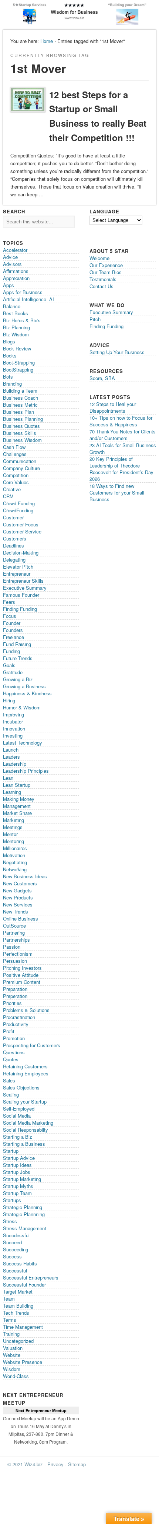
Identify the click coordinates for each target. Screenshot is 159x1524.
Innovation (14, 728)
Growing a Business (24, 686)
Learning (12, 791)
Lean (8, 777)
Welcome (99, 258)
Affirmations (15, 270)
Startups (12, 1200)
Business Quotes (21, 425)
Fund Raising (17, 644)
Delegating (14, 559)
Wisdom (11, 1368)
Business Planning (23, 418)
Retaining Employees (25, 1073)
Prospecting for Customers (31, 1045)
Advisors (12, 263)
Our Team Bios (105, 272)
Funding (11, 651)
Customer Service (22, 531)
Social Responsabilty (25, 1129)
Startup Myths (18, 1185)
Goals (9, 665)
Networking (15, 869)
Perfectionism (18, 953)
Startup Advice (19, 1157)
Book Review (17, 348)
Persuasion (15, 960)
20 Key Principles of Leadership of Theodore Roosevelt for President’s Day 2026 (121, 468)
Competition (15, 475)
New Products (18, 897)
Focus (9, 615)
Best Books (15, 313)
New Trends (15, 911)
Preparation (15, 988)
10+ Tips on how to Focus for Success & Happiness (120, 421)
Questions (14, 1052)
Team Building (18, 1305)
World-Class (16, 1376)
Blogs (9, 341)
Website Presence (22, 1361)
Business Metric (20, 404)
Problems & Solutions (26, 1010)
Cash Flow (14, 446)
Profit (8, 1031)
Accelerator (15, 249)
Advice (10, 256)
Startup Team (17, 1193)
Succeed (12, 1242)
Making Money (18, 798)
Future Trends (18, 658)
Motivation (14, 855)
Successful (15, 1270)
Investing (13, 735)
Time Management (23, 1326)
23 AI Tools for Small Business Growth (122, 448)
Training (11, 1333)
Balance (11, 306)
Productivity (15, 1024)
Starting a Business (24, 1143)
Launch (10, 749)
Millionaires (15, 848)
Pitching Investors (22, 967)
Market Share (17, 812)
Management (17, 805)
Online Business (20, 918)
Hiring (9, 700)
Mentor (10, 834)
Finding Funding (20, 608)
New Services (18, 904)
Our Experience (106, 265)
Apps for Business (23, 292)
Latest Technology (22, 742)
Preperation (15, 995)
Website (11, 1354)
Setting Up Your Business (117, 352)
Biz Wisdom (16, 334)
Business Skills (19, 432)
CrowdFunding (18, 510)
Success (12, 1256)
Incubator (13, 721)
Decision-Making (20, 552)
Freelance (13, 636)
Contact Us (101, 286)
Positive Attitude (20, 974)
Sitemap (77, 1464)
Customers (14, 538)
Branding (12, 383)
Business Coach (20, 397)
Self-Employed (18, 1108)
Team (9, 1298)
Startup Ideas (17, 1164)
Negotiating (15, 862)
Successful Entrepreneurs (30, 1277)
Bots (8, 376)
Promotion (14, 1038)
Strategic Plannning (24, 1214)
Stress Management (24, 1228)
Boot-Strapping (19, 362)
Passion (11, 946)
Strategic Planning (22, 1207)
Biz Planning (16, 327)
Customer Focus (20, 524)
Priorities (12, 1002)
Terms (9, 1319)
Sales (9, 1080)
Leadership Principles (26, 770)
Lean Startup (16, 784)
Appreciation (16, 278)
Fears (9, 601)
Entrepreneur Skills (23, 580)
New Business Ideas (25, 876)
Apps (8, 285)
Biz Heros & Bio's (22, 320)
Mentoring (13, 841)
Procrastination (19, 1017)
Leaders (11, 756)
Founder (11, 622)
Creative (12, 489)
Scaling (11, 1094)
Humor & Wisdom (22, 707)
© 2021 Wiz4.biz (25, 1464)
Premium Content (21, 981)
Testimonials (102, 279)
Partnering (14, 932)
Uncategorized (18, 1340)
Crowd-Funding (19, 503)
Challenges (15, 453)
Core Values (16, 482)
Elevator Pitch (18, 566)
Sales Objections (21, 1087)
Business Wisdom (22, 439)
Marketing (13, 819)
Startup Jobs (16, 1171)
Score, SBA (102, 378)
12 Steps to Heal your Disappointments (112, 407)
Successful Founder (24, 1284)
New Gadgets (17, 890)
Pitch (95, 319)
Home (46, 40)
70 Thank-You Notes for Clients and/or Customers (122, 435)
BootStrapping (18, 369)
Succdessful (16, 1235)
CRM (8, 496)
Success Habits (20, 1263)
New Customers (20, 883)
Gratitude (13, 672)
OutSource (14, 925)
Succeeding (15, 1249)
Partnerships (16, 939)
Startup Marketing (22, 1178)
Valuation (13, 1347)
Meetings (13, 827)
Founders (13, 629)
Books (10, 355)
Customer (13, 517)
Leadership (14, 763)
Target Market (18, 1291)
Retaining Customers (25, 1066)
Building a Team (20, 390)
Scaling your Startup (25, 1101)
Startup (10, 1150)
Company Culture (21, 468)
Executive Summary (25, 587)
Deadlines (13, 545)
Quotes (10, 1059)
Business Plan (18, 411)
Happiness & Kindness (27, 693)
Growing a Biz (18, 679)
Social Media (17, 1115)
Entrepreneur (16, 573)
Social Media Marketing (28, 1122)
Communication (19, 461)
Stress (10, 1221)
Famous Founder (21, 594)
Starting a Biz (17, 1136)
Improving (13, 714)
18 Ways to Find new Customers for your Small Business (116, 492)
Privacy (55, 1464)
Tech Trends (16, 1312)
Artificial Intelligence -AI (28, 299)
